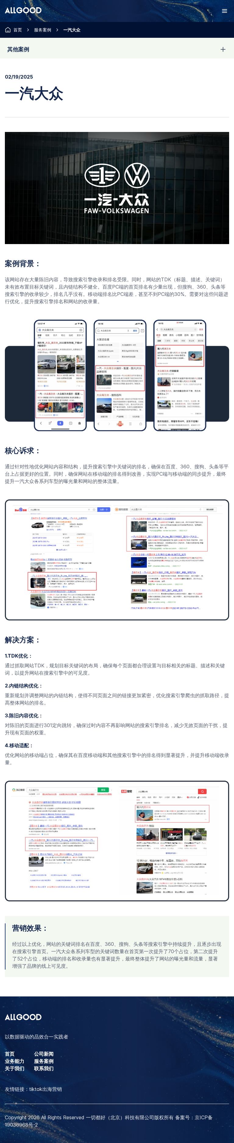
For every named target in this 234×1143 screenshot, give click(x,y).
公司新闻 (44, 1054)
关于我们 (14, 1068)
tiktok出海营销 (45, 1089)
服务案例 (42, 29)
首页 (17, 29)
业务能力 (14, 1061)
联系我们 (44, 1068)
